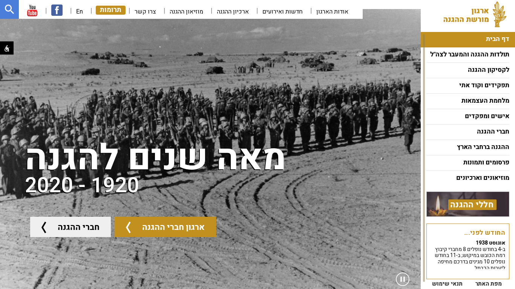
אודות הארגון (332, 11)
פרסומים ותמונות (486, 162)
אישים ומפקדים (487, 116)
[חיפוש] (9, 9)
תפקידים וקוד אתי (484, 85)
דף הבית (497, 39)
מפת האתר (488, 284)
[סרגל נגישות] (7, 48)
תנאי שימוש (447, 284)
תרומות (110, 10)
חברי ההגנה (493, 131)
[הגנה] (479, 14)
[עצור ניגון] (402, 279)
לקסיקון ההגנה (488, 70)
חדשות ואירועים (282, 11)
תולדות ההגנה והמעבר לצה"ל (469, 54)
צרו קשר (145, 11)
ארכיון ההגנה (233, 11)
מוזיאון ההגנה (186, 11)
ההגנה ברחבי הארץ (483, 147)
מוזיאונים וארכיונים (482, 178)
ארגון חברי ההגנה (173, 227)
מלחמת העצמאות (485, 100)
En (79, 11)
